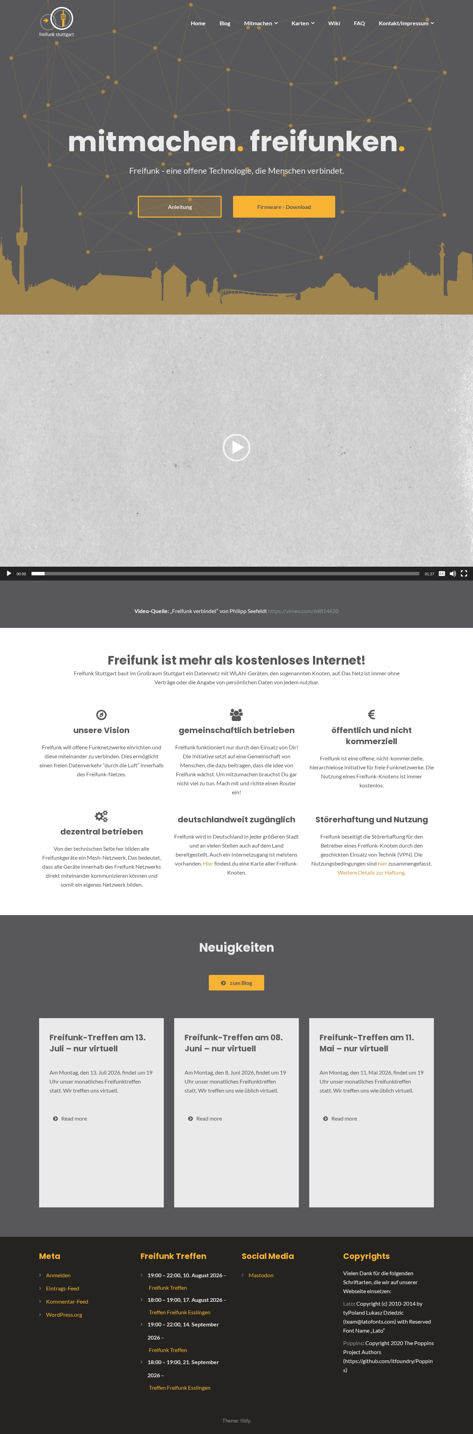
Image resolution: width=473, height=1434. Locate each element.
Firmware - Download (284, 206)
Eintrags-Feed (62, 1288)
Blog (225, 23)
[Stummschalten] (452, 573)
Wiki (334, 23)
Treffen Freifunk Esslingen (180, 1312)
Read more (74, 1118)
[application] (236, 447)
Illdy (245, 1420)
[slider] (225, 573)
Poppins (353, 1343)
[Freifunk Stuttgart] (56, 21)
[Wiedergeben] (9, 573)
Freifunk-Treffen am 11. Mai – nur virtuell (367, 1043)
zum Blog (241, 982)
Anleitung (180, 206)
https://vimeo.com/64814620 (303, 611)
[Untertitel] (441, 573)
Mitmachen (258, 23)
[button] (236, 448)
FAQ (359, 23)
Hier (208, 863)
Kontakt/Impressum (403, 23)
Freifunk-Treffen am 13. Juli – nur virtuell (98, 1043)
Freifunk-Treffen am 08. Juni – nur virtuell (234, 1043)
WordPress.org (64, 1314)
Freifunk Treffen (173, 1256)
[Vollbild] (464, 573)
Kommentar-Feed (67, 1301)
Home (198, 23)
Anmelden (58, 1275)
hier (382, 863)
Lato (348, 1303)
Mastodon (261, 1275)
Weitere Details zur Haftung (371, 872)
